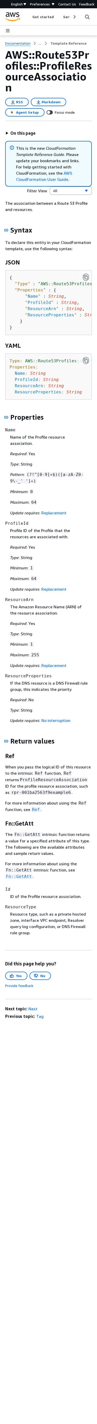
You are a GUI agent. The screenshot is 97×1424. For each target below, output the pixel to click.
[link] (68, 43)
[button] (20, 133)
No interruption (55, 720)
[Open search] (87, 17)
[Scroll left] (28, 17)
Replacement (53, 512)
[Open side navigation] (7, 30)
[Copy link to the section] (6, 230)
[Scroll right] (74, 17)
